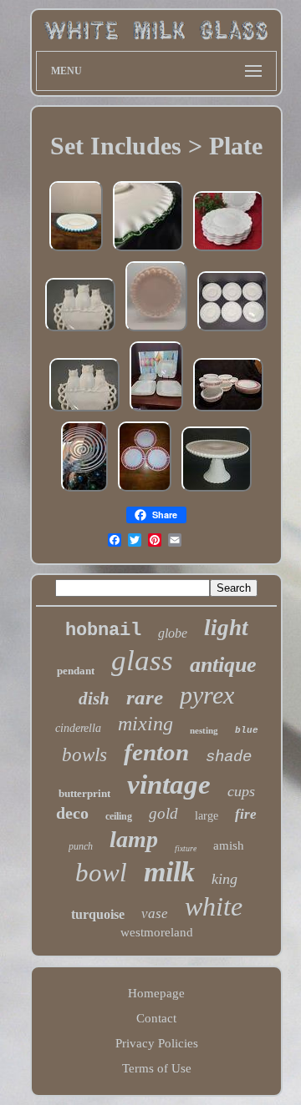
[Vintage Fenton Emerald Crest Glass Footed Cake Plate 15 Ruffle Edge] (148, 250)
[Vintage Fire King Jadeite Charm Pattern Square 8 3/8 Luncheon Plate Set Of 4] (156, 410)
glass (142, 660)
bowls (84, 754)
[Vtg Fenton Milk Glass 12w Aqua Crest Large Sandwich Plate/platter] (76, 250)
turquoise (98, 914)
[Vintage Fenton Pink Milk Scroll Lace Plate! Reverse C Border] (156, 330)
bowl (101, 872)
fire (246, 814)
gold (163, 813)
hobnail (103, 630)
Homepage (156, 993)
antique (223, 665)
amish (228, 845)
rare (144, 697)
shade (229, 757)
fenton (156, 752)
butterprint (84, 793)
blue (246, 730)
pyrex (207, 695)
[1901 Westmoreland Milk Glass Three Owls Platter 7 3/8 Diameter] (84, 410)
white (213, 906)
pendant (75, 670)
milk (169, 871)
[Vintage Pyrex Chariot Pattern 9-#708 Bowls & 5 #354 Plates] (228, 410)
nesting (204, 730)
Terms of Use (156, 1068)
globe (172, 633)
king (224, 878)
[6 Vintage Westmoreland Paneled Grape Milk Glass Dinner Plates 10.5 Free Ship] (228, 250)
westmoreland (156, 932)
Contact (156, 1018)
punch (81, 846)
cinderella (78, 728)
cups (241, 791)
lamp (134, 839)
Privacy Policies (156, 1043)
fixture (185, 848)
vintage (169, 784)
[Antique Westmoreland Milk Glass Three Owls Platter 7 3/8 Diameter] (80, 330)
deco (72, 813)
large (206, 816)
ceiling (118, 816)
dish (94, 699)
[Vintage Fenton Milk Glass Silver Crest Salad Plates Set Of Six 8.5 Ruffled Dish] (232, 330)
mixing (145, 723)
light (226, 627)
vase (154, 913)
